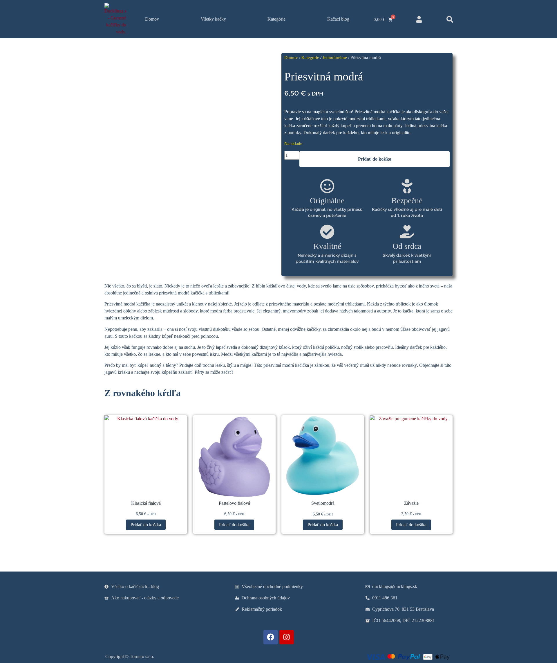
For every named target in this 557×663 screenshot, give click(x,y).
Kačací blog (338, 19)
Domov (152, 19)
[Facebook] (270, 637)
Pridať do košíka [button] (146, 524)
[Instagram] (286, 637)
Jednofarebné (335, 57)
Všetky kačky (213, 19)
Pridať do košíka (374, 159)
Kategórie (276, 19)
